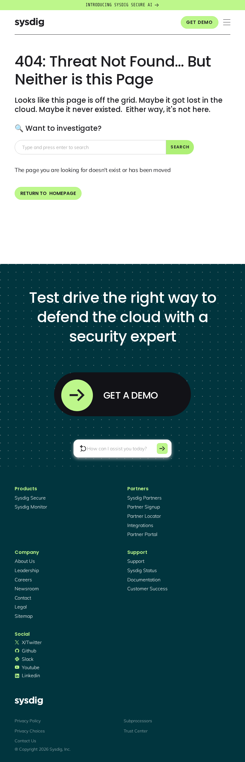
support (135, 561)
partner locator (144, 516)
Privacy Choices (30, 731)
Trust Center (136, 731)
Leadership (27, 570)
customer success (147, 589)
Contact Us (25, 740)
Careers (23, 580)
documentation (143, 580)
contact (23, 598)
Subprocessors (138, 720)
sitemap (24, 616)
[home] (29, 22)
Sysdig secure (30, 498)
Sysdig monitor (31, 507)
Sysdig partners (144, 498)
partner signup (143, 507)
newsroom (27, 589)
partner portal (142, 534)
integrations (140, 525)
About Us (25, 561)
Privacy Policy (28, 720)
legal (21, 607)
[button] (226, 22)
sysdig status (142, 570)
